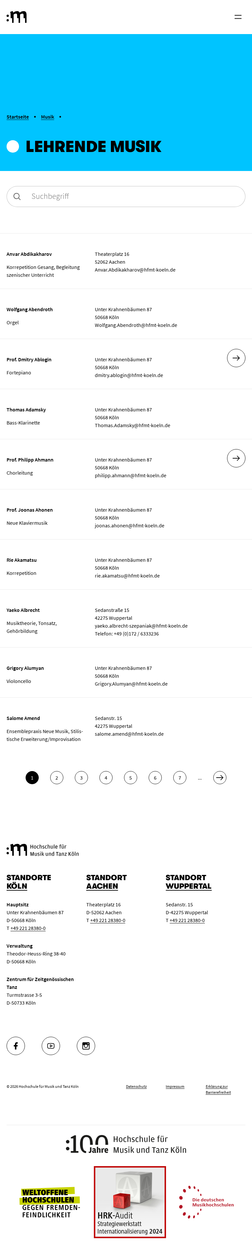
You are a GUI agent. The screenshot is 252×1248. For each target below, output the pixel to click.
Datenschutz (136, 1086)
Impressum (175, 1086)
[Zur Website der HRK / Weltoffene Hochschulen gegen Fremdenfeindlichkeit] (49, 1201)
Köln (17, 886)
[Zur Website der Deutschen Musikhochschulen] (206, 1201)
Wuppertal (189, 886)
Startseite (18, 116)
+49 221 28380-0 (28, 928)
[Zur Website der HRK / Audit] (130, 1202)
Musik (47, 116)
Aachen (102, 886)
